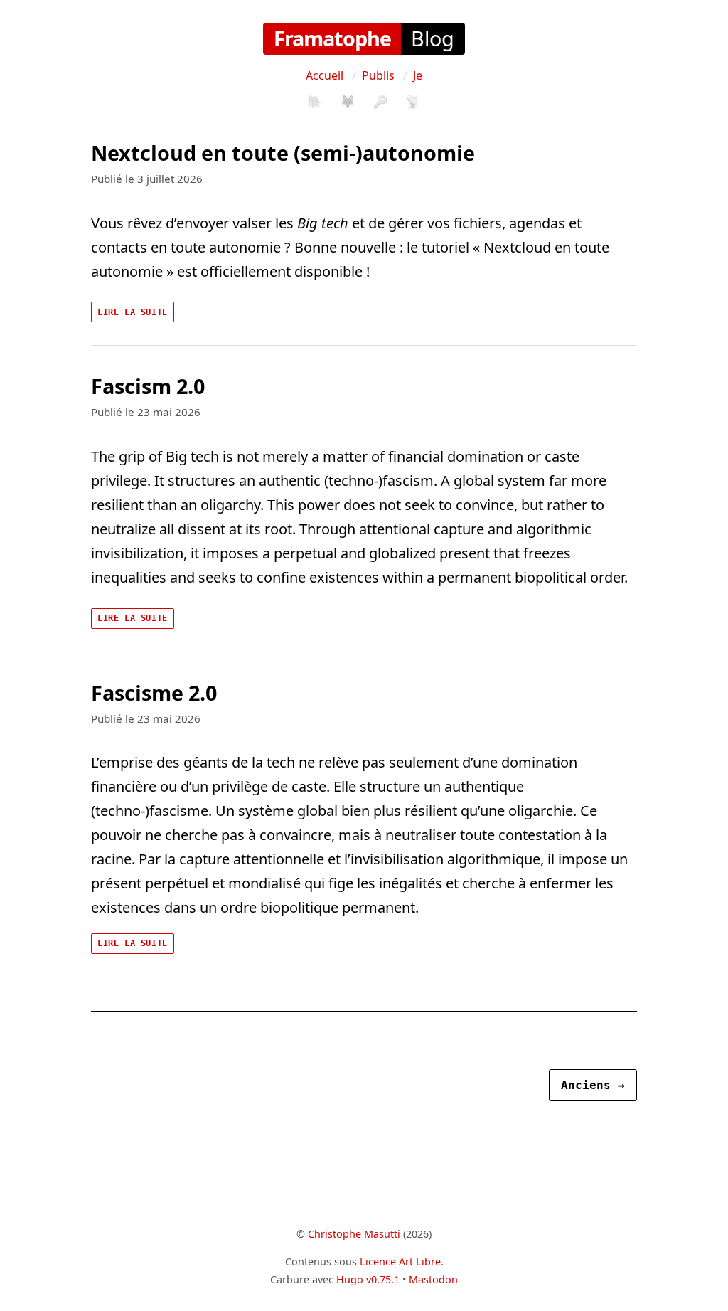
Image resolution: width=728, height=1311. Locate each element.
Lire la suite (132, 312)
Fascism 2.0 (148, 386)
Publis (378, 75)
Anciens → (593, 1085)
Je (417, 75)
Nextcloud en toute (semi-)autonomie (283, 152)
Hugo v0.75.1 (368, 1279)
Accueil (324, 75)
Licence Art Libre (400, 1261)
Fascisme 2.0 (154, 692)
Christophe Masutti (354, 1234)
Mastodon (433, 1279)
